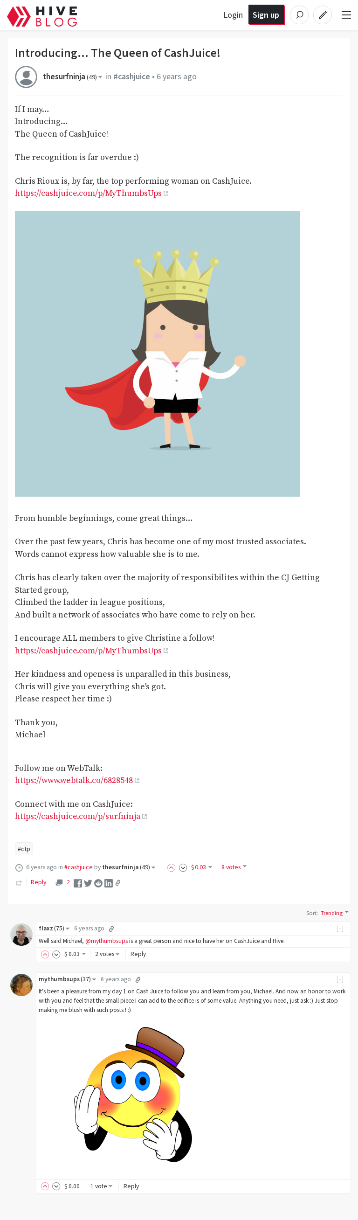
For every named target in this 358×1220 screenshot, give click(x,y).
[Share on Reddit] (98, 882)
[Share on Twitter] (88, 882)
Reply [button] (138, 954)
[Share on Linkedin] (108, 882)
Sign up (266, 14)
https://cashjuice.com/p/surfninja (77, 816)
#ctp (24, 849)
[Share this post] (118, 883)
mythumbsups (65, 979)
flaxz (51, 928)
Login (233, 14)
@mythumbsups (106, 941)
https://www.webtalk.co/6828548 (74, 781)
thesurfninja (70, 76)
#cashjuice (131, 76)
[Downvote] (183, 867)
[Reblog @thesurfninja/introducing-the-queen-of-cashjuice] (19, 882)
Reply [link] (38, 882)
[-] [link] (340, 928)
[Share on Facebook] (78, 882)
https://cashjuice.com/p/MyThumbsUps (88, 193)
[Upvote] (173, 867)
